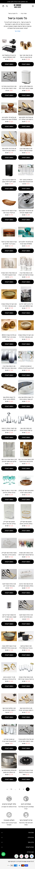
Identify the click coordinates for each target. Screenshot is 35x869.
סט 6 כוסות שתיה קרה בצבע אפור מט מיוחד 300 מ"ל (9, 368)
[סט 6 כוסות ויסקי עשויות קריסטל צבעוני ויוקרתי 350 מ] (26, 543)
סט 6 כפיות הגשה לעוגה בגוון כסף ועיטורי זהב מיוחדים (9, 586)
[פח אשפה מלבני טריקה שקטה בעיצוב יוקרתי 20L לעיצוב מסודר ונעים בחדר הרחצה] (26, 76)
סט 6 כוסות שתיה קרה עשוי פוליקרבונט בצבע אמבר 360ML (26, 461)
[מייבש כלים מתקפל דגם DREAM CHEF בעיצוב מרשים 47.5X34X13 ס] (9, 45)
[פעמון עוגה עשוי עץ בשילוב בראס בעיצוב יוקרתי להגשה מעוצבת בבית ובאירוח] (26, 480)
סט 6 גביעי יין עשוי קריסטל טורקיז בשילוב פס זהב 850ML (9, 492)
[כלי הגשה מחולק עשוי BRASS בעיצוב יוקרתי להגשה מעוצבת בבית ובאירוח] (9, 387)
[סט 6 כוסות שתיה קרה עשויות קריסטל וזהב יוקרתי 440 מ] (26, 263)
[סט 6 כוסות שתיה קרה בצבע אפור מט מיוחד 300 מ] (9, 356)
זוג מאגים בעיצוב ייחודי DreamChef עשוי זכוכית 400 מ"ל (26, 182)
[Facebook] (32, 856)
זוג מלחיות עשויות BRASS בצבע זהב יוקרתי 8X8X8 (9, 336)
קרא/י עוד (17, 31)
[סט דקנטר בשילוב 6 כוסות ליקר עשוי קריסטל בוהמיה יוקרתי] (9, 418)
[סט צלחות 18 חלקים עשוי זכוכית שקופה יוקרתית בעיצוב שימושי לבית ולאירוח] (26, 201)
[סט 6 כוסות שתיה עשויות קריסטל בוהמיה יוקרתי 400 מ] (26, 667)
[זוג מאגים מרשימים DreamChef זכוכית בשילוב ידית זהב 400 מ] (26, 356)
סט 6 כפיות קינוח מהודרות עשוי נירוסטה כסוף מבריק (9, 87)
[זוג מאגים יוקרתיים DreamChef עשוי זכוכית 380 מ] (9, 729)
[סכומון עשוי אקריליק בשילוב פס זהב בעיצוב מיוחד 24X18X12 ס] (26, 512)
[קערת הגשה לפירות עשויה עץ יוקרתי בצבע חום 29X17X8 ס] (9, 201)
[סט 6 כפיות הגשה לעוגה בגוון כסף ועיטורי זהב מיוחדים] (9, 574)
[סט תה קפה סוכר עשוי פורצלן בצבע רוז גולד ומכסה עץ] (26, 45)
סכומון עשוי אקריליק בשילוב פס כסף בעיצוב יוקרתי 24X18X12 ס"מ (9, 524)
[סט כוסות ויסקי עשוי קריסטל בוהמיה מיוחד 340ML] (26, 418)
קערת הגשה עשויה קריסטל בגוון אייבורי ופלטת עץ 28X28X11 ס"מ (9, 244)
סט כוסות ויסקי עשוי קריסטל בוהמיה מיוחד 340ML (26, 430)
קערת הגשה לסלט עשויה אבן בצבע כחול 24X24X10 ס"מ (9, 648)
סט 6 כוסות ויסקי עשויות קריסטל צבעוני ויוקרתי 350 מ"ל (25, 555)
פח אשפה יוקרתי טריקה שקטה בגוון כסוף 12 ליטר (9, 616)
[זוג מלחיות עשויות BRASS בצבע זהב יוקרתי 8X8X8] (9, 325)
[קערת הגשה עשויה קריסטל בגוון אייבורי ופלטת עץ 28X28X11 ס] (9, 232)
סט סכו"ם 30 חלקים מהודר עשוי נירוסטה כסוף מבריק (26, 740)
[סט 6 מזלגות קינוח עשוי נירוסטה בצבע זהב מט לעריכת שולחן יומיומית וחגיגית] (9, 698)
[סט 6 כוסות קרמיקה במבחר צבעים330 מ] (26, 636)
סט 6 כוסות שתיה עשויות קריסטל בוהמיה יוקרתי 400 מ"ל (26, 679)
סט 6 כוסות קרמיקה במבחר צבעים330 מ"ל (26, 647)
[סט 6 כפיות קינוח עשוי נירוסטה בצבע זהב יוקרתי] (26, 698)
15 (11, 789)
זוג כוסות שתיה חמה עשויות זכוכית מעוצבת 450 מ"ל (9, 274)
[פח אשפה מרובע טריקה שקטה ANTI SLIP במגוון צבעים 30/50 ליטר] (9, 170)
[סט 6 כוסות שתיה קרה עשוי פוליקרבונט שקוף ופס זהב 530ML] (9, 449)
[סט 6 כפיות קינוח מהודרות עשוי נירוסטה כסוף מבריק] (9, 76)
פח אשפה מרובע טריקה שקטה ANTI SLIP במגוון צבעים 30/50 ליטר (9, 182)
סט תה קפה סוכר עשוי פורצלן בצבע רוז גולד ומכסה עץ (26, 57)
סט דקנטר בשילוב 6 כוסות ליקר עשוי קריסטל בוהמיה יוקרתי (9, 430)
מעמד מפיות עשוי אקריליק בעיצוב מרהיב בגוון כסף (9, 554)
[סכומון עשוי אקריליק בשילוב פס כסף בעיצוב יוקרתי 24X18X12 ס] (9, 512)
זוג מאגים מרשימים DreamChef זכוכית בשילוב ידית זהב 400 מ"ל (26, 368)
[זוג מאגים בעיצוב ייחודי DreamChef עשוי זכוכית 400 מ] (26, 170)
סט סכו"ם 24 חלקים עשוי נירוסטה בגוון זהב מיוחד (9, 149)
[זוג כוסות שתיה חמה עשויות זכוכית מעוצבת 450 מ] (9, 263)
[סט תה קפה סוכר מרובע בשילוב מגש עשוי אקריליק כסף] (26, 574)
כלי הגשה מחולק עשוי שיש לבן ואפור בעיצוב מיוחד (26, 398)
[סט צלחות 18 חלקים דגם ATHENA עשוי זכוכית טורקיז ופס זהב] (26, 232)
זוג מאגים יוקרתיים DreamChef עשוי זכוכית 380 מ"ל (9, 741)
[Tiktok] (21, 856)
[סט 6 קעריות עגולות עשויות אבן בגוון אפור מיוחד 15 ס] (9, 294)
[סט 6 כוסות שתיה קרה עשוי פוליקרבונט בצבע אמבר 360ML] (26, 449)
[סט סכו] (26, 107)
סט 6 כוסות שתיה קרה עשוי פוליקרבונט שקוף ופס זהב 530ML (9, 461)
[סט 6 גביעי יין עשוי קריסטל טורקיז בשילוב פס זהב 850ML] (9, 480)
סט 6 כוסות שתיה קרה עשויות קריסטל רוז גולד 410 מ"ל (25, 150)
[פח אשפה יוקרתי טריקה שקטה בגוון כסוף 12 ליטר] (9, 605)
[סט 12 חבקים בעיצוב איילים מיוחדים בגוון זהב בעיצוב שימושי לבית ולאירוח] (9, 667)
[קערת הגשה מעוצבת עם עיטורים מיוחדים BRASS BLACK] (26, 760)
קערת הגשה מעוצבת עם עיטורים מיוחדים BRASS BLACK (26, 772)
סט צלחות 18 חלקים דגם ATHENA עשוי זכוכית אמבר (9, 118)
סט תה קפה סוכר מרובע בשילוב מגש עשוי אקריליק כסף (26, 586)
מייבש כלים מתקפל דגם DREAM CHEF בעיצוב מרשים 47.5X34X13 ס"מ (9, 57)
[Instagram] (27, 856)
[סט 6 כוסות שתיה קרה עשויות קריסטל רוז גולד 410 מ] (26, 138)
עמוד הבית (24, 13)
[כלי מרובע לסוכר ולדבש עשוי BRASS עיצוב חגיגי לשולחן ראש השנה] (26, 294)
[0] (3, 6)
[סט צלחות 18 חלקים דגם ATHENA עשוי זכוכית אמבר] (9, 107)
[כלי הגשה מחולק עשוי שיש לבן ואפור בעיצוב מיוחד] (26, 387)
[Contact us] (3, 854)
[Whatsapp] (16, 856)
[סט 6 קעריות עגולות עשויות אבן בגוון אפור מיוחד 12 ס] (26, 325)
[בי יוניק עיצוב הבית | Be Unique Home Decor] (17, 6)
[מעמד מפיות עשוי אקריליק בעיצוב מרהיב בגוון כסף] (9, 543)
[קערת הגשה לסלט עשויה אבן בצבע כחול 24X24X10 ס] (9, 636)
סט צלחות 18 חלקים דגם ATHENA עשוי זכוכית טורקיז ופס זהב (26, 244)
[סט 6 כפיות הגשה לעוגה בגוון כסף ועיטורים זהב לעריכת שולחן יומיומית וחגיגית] (26, 605)
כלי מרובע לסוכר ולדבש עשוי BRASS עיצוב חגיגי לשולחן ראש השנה (26, 306)
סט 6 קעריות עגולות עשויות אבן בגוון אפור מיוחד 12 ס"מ (26, 337)
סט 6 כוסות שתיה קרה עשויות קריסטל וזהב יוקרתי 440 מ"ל (25, 275)
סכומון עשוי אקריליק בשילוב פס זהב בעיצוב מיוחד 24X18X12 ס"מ (26, 524)
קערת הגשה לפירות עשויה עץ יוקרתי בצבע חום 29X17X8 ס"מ (9, 213)
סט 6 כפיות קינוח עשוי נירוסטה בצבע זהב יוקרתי (26, 709)
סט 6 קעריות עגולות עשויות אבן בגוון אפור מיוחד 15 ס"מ (9, 306)
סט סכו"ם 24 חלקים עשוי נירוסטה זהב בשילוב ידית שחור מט (26, 119)
